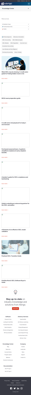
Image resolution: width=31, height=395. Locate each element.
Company (23, 344)
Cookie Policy (24, 380)
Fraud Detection (23, 324)
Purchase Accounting (7, 52)
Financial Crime (8, 319)
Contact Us (23, 357)
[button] (15, 385)
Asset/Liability (23, 319)
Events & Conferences (8, 360)
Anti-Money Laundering (23, 322)
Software (8, 316)
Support (23, 354)
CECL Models (5, 43)
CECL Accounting (6, 39)
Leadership (23, 349)
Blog (8, 346)
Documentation (8, 366)
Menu (29, 3)
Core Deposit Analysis (23, 330)
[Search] (29, 1)
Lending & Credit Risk (8, 322)
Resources (8, 349)
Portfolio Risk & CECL (8, 324)
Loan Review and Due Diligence (9, 49)
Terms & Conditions (15, 380)
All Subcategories (7, 36)
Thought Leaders (8, 354)
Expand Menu (28, 8)
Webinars (8, 357)
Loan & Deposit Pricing (23, 332)
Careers (23, 346)
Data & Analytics (8, 327)
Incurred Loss (23, 43)
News (23, 352)
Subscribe (15, 308)
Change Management (23, 327)
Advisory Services (23, 316)
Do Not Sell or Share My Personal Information (15, 385)
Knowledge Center (8, 8)
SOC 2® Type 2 (8, 371)
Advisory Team (23, 338)
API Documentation (8, 332)
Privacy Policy (7, 380)
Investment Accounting (7, 46)
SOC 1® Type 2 (8, 368)
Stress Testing (18, 52)
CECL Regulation (14, 43)
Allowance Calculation (18, 36)
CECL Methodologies (17, 39)
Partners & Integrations (8, 330)
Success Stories (8, 352)
